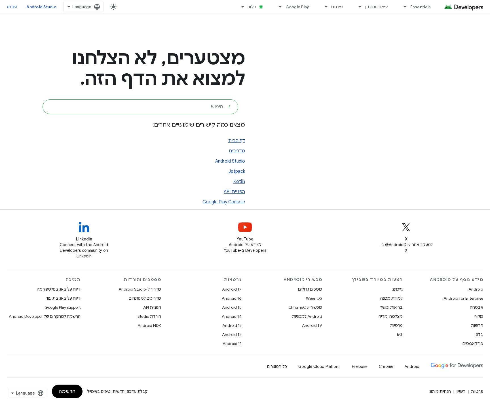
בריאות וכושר (391, 307)
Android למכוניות (307, 316)
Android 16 (232, 298)
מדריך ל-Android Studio (140, 289)
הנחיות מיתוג (440, 391)
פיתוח (337, 6)
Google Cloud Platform (319, 366)
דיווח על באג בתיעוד (63, 298)
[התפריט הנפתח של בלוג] (240, 7)
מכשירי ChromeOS (305, 307)
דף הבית (236, 141)
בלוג (252, 6)
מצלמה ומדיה (391, 316)
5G (400, 334)
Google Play (297, 6)
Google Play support (63, 307)
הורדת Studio (149, 316)
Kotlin (239, 181)
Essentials (420, 6)
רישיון (461, 391)
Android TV (312, 325)
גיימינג (397, 289)
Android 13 (232, 325)
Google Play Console (223, 202)
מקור (478, 316)
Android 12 (232, 334)
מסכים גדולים (310, 289)
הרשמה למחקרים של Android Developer (45, 316)
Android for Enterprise (463, 298)
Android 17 (232, 289)
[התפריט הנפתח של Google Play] (278, 7)
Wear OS (314, 298)
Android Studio (41, 6)
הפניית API (234, 192)
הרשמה (67, 391)
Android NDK (149, 325)
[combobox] (140, 106)
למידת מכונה (391, 298)
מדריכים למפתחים (145, 298)
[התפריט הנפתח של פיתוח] (323, 7)
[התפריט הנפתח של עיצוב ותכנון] (357, 7)
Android (475, 289)
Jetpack (237, 171)
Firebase (360, 366)
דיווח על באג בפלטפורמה (59, 289)
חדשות (477, 325)
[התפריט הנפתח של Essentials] (402, 7)
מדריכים (237, 151)
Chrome (386, 366)
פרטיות (396, 325)
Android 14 (232, 316)
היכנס (12, 6)
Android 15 (232, 307)
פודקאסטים (472, 343)
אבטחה (476, 307)
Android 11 (232, 343)
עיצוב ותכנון (376, 6)
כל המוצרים (277, 366)
